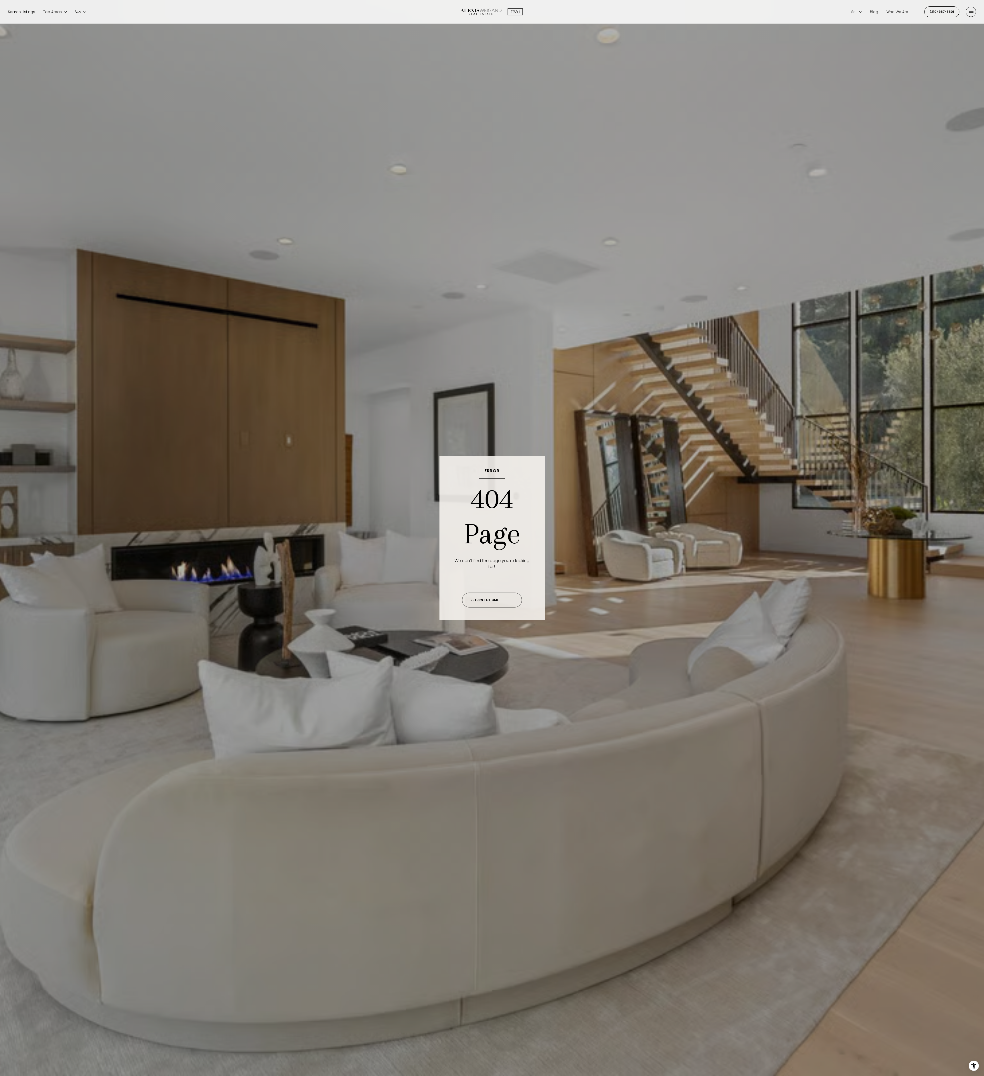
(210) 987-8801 (942, 11)
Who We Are (897, 11)
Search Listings (21, 11)
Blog (874, 11)
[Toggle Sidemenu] (971, 12)
